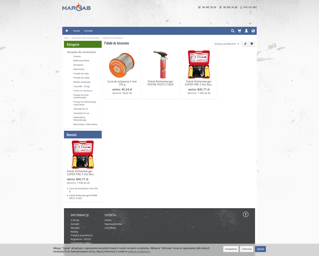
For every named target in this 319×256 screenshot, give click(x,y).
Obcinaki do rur (80, 108)
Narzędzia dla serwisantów (81, 52)
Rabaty (74, 231)
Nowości (72, 134)
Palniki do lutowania (82, 90)
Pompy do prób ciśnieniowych (81, 96)
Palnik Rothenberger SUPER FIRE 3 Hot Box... (199, 83)
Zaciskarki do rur (81, 113)
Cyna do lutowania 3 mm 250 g (122, 83)
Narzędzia (78, 64)
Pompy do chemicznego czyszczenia (84, 103)
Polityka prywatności (82, 235)
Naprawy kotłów (113, 224)
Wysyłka (75, 227)
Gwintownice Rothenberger (80, 118)
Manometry (78, 69)
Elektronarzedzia (81, 60)
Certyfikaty (110, 227)
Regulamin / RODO (81, 239)
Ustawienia (231, 249)
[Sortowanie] (245, 43)
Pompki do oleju (81, 73)
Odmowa (247, 249)
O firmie (75, 220)
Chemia (77, 56)
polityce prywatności (139, 251)
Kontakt (88, 30)
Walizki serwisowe (81, 82)
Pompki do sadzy (81, 77)
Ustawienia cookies (81, 243)
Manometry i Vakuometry (85, 124)
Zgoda (260, 249)
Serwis (76, 30)
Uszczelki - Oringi (81, 86)
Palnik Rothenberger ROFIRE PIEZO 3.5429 (160, 83)
